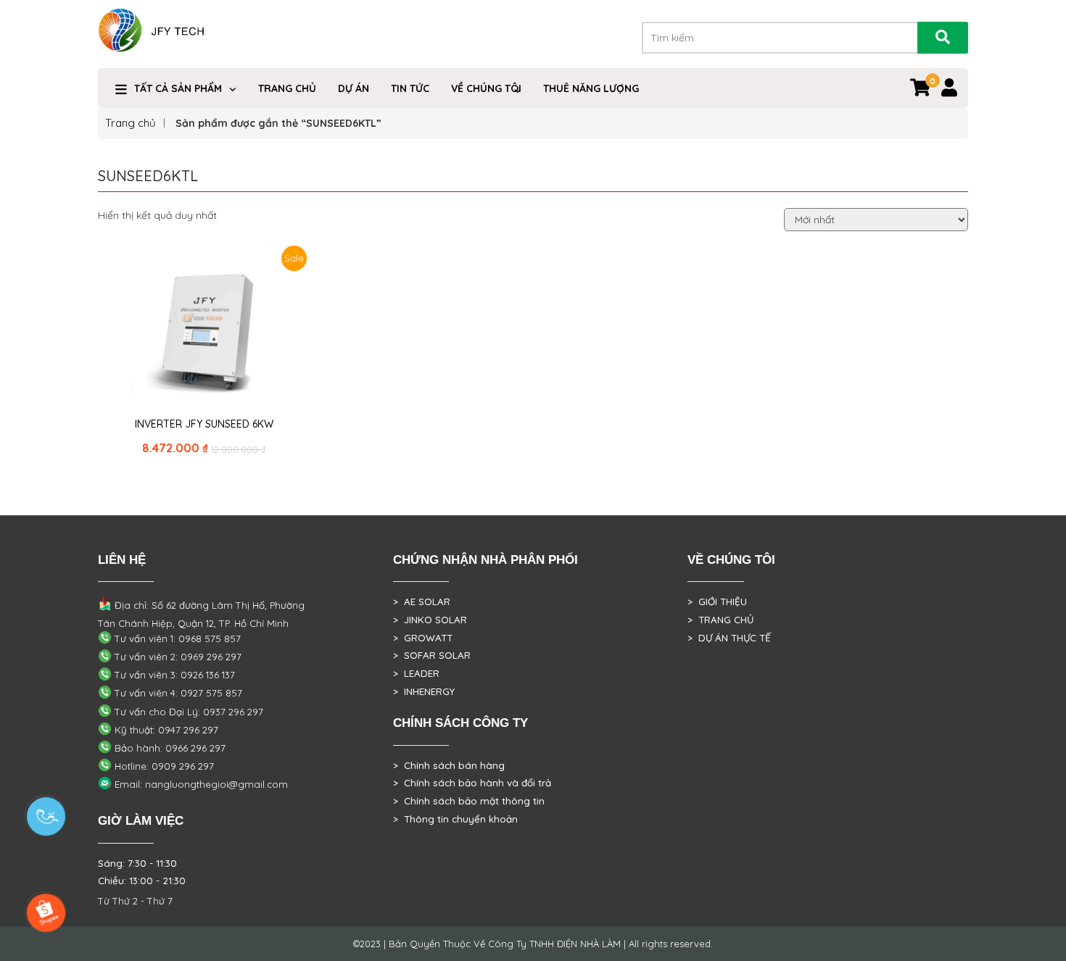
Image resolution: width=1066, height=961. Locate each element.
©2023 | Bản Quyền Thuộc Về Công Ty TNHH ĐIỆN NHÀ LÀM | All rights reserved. (533, 943)
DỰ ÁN (353, 88)
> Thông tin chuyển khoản (455, 819)
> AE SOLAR (421, 601)
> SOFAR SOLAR (432, 655)
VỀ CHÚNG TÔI (486, 88)
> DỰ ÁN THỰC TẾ (729, 638)
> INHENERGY (424, 691)
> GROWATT (423, 638)
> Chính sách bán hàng (449, 765)
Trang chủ (130, 123)
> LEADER (416, 673)
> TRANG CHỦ (720, 619)
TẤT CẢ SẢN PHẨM (178, 88)
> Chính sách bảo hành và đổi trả (472, 783)
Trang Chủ (287, 88)
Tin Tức (410, 88)
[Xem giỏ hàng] (920, 90)
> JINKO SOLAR (430, 619)
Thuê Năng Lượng (591, 88)
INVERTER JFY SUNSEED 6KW (204, 423)
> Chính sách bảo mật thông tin (469, 801)
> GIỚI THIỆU (717, 601)
